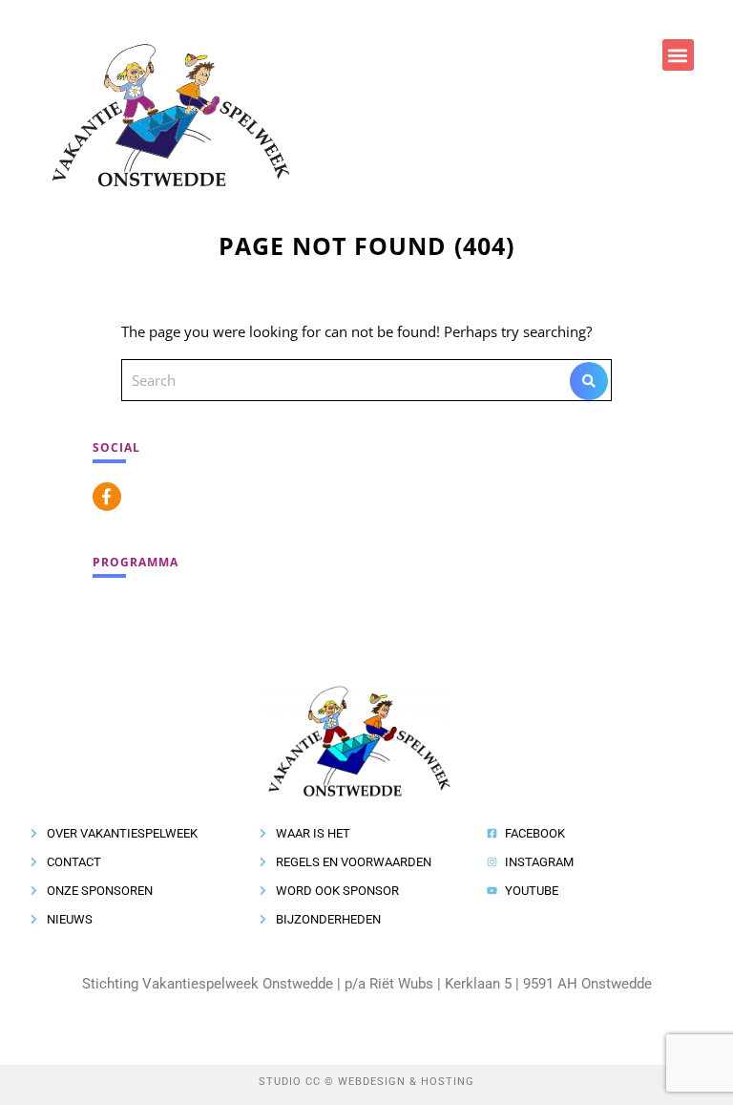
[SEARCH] (589, 381)
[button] (678, 55)
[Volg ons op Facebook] (107, 496)
